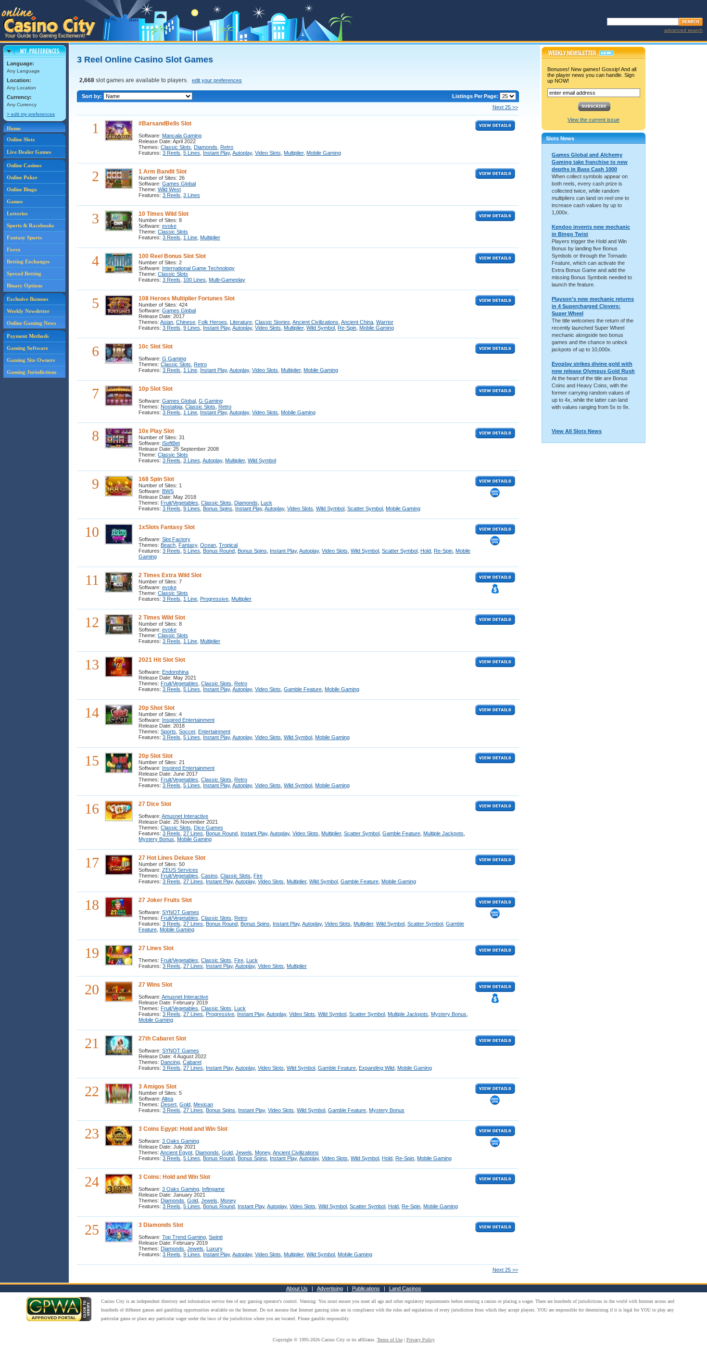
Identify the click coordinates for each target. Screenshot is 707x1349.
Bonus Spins (217, 508)
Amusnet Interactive (185, 816)
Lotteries (17, 213)
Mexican (203, 1104)
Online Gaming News (31, 323)
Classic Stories (272, 322)
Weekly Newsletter (28, 311)
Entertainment (214, 731)
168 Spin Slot (156, 479)
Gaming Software (27, 348)
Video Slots (268, 153)
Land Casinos (405, 1288)
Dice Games (208, 827)
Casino (209, 876)
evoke (169, 226)
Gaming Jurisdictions (31, 372)
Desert (169, 1104)
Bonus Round (219, 551)
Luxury (214, 1248)
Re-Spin (347, 328)
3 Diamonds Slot (161, 1225)
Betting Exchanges (28, 261)
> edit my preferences (31, 114)
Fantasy (187, 545)
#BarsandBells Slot (165, 123)
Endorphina (175, 672)
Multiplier (293, 153)
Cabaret (192, 1062)
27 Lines (193, 833)
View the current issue (593, 120)
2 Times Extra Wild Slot (170, 575)
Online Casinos (24, 165)
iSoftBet (171, 443)
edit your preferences (217, 80)
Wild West (169, 189)
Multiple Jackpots (443, 833)
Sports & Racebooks (30, 225)
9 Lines (191, 328)
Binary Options (24, 285)
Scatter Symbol (365, 508)
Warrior (384, 322)
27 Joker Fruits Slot (165, 900)
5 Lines (191, 153)
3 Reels (171, 153)
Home (14, 128)
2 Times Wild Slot (162, 617)
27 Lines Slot (156, 948)
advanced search (683, 30)
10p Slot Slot (156, 388)
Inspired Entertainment (188, 720)
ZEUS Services (180, 870)
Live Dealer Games (29, 152)
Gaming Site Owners (31, 360)
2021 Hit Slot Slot (162, 659)
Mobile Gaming (323, 153)
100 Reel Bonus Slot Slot (172, 256)
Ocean (208, 545)
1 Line (190, 237)
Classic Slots (176, 147)
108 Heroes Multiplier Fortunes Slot (187, 298)
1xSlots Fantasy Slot (167, 527)
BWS (168, 491)
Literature (241, 322)
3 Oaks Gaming (180, 1141)
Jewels (244, 1152)
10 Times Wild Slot (164, 213)
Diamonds (205, 147)
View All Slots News (577, 431)
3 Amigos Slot (158, 1086)
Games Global (179, 183)
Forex (14, 249)
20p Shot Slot (157, 708)
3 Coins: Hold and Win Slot (174, 1177)
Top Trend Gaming (184, 1237)
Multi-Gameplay (227, 280)
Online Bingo (22, 189)
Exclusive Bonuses (27, 299)
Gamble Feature (303, 689)
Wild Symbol (320, 328)
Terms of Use (390, 1339)
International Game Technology (198, 268)
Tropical (228, 545)
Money (262, 1152)
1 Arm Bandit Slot (163, 171)
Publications (366, 1288)
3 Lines (191, 195)
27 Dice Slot (155, 804)
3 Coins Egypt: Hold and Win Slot (183, 1129)
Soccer (187, 731)
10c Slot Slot (156, 346)
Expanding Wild (376, 1068)
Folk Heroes (212, 322)
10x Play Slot (156, 431)
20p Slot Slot (156, 756)
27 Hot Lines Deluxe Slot (172, 857)
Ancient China (357, 322)
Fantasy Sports (24, 237)
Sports (168, 731)
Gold (184, 1104)
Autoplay (242, 153)
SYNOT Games (180, 912)
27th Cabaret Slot (162, 1038)
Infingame (213, 1189)
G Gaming (174, 358)
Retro (226, 147)
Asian (166, 322)
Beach (168, 545)
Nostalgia (171, 406)
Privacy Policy (420, 1339)
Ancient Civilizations (315, 322)
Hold (425, 551)
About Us (297, 1288)
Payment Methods (28, 336)
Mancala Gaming (182, 135)
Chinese (185, 322)
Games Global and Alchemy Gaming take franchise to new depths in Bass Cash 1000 (590, 162)
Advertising (330, 1288)
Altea (167, 1098)
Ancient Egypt (176, 1152)
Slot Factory (176, 539)
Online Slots (21, 139)
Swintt (216, 1237)
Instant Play (216, 153)
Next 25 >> (505, 107)
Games (15, 201)
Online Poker (22, 177)
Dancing (170, 1062)
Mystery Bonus (156, 839)
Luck (266, 503)
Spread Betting (24, 273)
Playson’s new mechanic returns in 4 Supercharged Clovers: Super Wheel (593, 306)
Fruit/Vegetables (179, 503)
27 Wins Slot (155, 984)
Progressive (214, 599)
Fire (258, 876)
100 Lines (194, 280)
